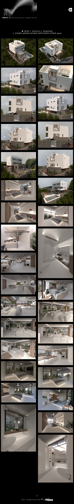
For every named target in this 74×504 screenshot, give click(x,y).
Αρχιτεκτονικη (47, 31)
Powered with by (38, 499)
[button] (70, 10)
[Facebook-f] (37, 496)
